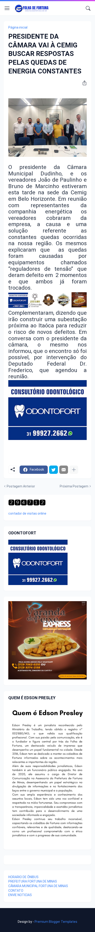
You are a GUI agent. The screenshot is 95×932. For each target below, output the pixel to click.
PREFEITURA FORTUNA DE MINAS (32, 881)
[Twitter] (53, 470)
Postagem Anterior (21, 486)
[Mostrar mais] (73, 470)
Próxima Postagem (74, 486)
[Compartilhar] (83, 83)
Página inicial (17, 27)
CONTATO (15, 890)
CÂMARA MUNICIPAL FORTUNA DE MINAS (38, 886)
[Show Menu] (7, 8)
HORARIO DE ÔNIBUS (23, 877)
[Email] (63, 470)
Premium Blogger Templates (56, 921)
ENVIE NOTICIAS (20, 895)
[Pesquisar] (88, 8)
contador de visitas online (27, 513)
